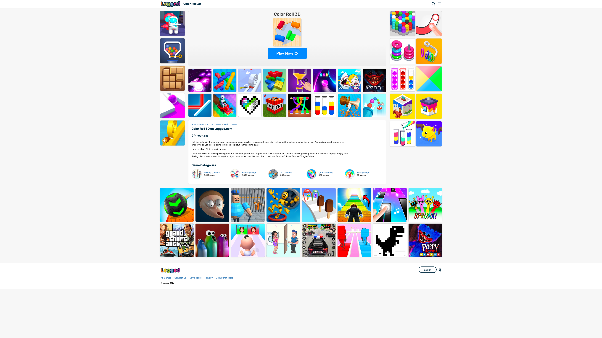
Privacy (209, 278)
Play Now (284, 53)
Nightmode (440, 269)
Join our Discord (224, 278)
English (427, 270)
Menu (440, 4)
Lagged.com (171, 270)
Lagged (171, 4)
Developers (195, 278)
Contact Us (180, 278)
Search (433, 4)
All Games (166, 278)
